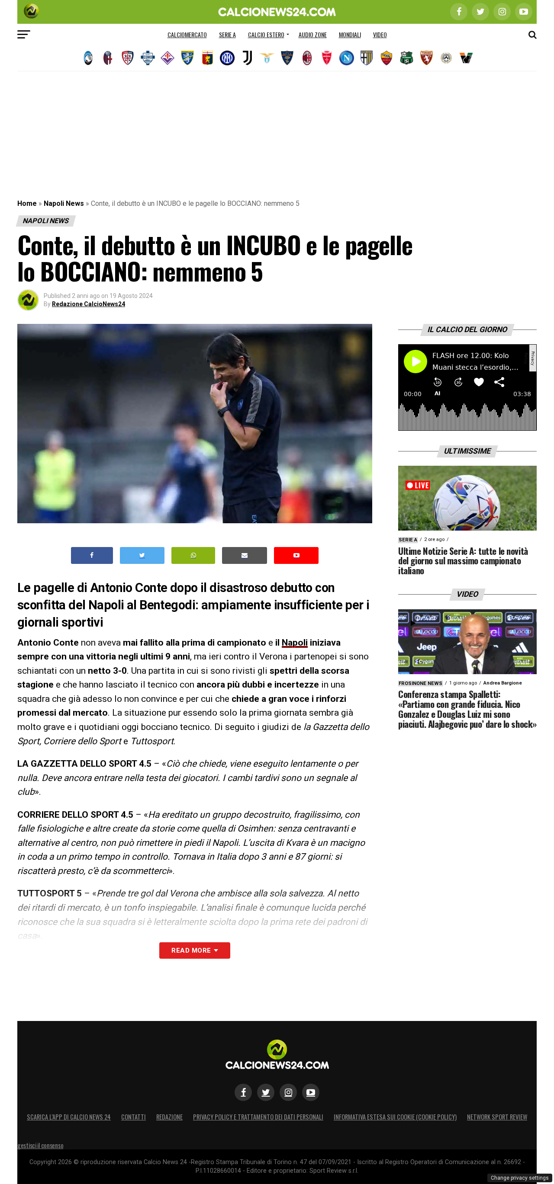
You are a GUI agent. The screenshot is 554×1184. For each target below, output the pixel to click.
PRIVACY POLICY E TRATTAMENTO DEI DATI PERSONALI (258, 1116)
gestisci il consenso (40, 1145)
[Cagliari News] (128, 58)
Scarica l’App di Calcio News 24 (69, 1116)
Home (27, 203)
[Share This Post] (193, 555)
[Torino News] (426, 58)
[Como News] (148, 58)
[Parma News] (367, 58)
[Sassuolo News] (406, 58)
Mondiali (350, 34)
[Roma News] (386, 58)
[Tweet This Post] (142, 555)
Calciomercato (187, 34)
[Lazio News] (267, 58)
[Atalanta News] (88, 58)
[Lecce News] (287, 58)
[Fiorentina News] (167, 58)
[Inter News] (227, 58)
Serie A (227, 34)
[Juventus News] (247, 58)
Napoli (295, 642)
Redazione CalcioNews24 (88, 304)
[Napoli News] (347, 58)
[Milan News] (307, 58)
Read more (191, 950)
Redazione (169, 1116)
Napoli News (64, 203)
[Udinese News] (446, 58)
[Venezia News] (466, 58)
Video (380, 34)
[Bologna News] (108, 58)
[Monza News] (327, 58)
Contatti (133, 1116)
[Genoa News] (207, 58)
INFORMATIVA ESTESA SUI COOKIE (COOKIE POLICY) (395, 1116)
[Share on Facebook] (92, 555)
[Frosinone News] (187, 58)
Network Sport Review (497, 1116)
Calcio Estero (266, 34)
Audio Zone (313, 34)
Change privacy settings (520, 1178)
